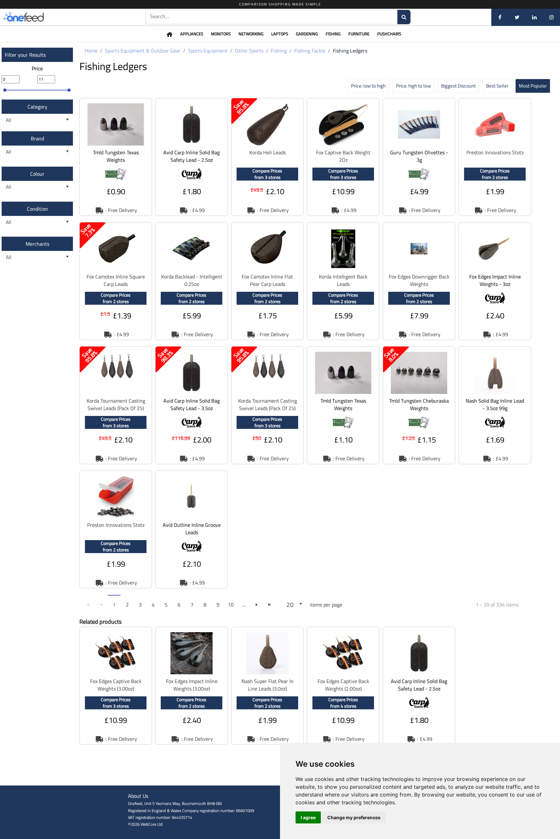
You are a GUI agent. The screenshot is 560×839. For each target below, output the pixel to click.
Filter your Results (25, 55)
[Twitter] (517, 17)
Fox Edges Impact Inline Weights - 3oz (495, 280)
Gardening (307, 34)
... (243, 604)
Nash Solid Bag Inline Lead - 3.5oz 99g (495, 404)
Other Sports (249, 50)
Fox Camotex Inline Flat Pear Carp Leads (267, 280)
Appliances (191, 34)
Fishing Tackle (309, 50)
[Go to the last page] (269, 604)
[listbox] (37, 120)
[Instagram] (551, 17)
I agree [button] (308, 817)
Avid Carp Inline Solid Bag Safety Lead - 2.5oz (191, 156)
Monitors (221, 34)
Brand (37, 138)
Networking (251, 34)
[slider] (4, 90)
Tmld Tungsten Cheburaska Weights (419, 404)
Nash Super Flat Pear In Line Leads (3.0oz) (267, 684)
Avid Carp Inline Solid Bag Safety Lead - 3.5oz (191, 404)
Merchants (37, 244)
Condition (37, 209)
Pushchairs (389, 34)
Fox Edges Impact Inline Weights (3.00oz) (191, 684)
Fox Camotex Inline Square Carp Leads (116, 280)
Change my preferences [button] (353, 817)
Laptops (279, 34)
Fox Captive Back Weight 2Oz (343, 156)
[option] (115, 157)
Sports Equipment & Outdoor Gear (143, 50)
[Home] (34, 17)
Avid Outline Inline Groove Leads (192, 528)
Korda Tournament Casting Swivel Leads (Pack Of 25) (116, 404)
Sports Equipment (208, 50)
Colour (37, 174)
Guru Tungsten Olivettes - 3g (419, 156)
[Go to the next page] (256, 604)
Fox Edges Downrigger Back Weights (419, 280)
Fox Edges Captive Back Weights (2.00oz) (343, 684)
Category (37, 107)
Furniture (358, 34)
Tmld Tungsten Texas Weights (116, 156)
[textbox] (271, 16)
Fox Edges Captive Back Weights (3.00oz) (116, 684)
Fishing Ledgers (350, 50)
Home (91, 50)
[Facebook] (499, 17)
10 (231, 604)
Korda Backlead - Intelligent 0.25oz (191, 280)
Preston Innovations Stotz (495, 152)
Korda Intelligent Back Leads (343, 280)
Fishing (333, 34)
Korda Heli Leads (267, 152)
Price (37, 68)
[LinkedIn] (534, 17)
